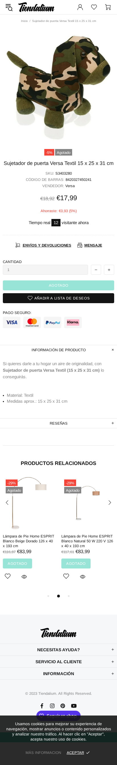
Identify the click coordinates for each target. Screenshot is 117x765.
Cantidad (12, 262)
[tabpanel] (29, 535)
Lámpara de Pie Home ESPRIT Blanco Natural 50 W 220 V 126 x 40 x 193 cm (87, 541)
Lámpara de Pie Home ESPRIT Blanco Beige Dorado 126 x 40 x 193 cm (28, 541)
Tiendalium (36, 7)
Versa (70, 186)
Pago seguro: (17, 313)
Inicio (24, 20)
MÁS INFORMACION (43, 752)
